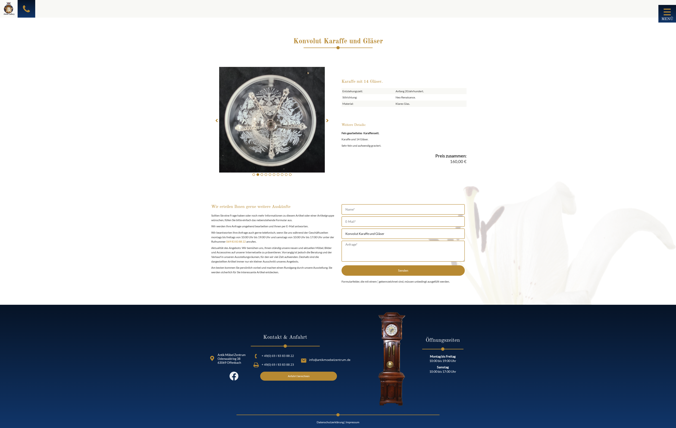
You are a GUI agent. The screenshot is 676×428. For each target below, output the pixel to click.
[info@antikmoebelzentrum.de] (303, 360)
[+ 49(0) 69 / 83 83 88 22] (256, 356)
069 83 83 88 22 (236, 241)
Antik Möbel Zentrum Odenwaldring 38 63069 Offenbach (232, 358)
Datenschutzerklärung (330, 422)
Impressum (352, 422)
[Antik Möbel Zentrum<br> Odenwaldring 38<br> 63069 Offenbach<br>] (212, 358)
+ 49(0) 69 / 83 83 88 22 (278, 356)
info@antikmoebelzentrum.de (329, 360)
